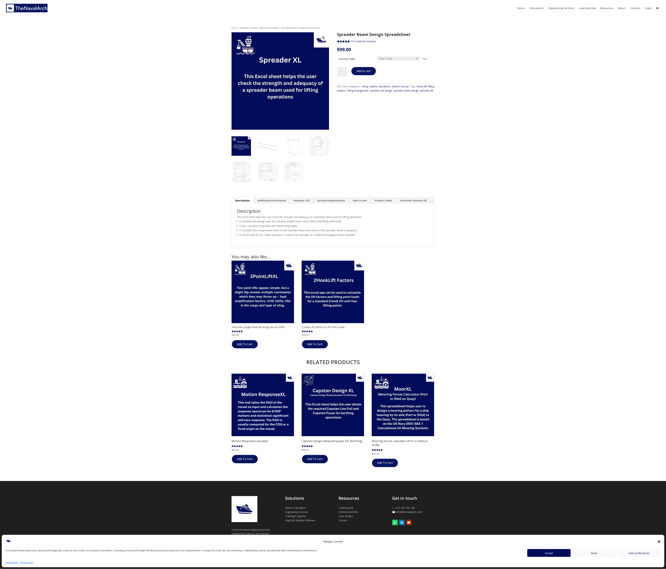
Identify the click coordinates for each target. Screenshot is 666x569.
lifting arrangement (358, 90)
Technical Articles (348, 512)
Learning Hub (587, 8)
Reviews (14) (301, 200)
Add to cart (364, 71)
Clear (424, 58)
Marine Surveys (400, 86)
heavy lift (422, 86)
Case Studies (346, 516)
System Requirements (331, 200)
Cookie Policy (11, 562)
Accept (549, 553)
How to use (360, 200)
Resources (606, 8)
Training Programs (295, 516)
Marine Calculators (295, 507)
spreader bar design (381, 90)
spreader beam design (406, 90)
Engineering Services (561, 8)
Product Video (383, 200)
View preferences (639, 553)
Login (648, 8)
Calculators (536, 8)
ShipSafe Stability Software (300, 520)
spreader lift (426, 90)
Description (242, 200)
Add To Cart (245, 344)
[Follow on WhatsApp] (395, 522)
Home (521, 8)
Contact (635, 8)
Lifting (364, 86)
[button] (659, 541)
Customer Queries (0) (413, 200)
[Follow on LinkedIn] (402, 522)
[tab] (242, 200)
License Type (347, 58)
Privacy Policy (26, 562)
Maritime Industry (249, 27)
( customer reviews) (363, 41)
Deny (594, 553)
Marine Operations (269, 27)
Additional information (271, 200)
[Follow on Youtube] (409, 522)
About (622, 8)
